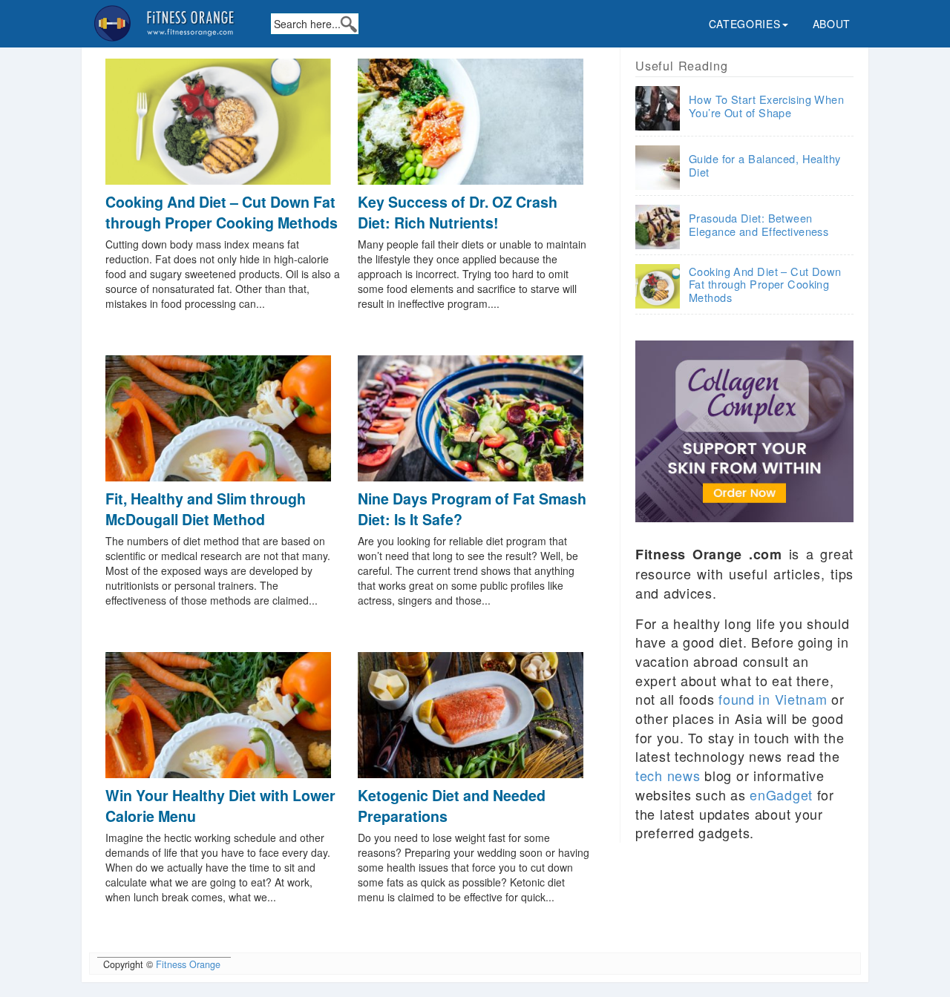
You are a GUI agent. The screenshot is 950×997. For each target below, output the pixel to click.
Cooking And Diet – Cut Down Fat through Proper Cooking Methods (221, 211)
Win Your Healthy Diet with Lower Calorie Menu (220, 805)
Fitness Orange (188, 964)
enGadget (781, 794)
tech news (667, 775)
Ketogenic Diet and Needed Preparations (452, 805)
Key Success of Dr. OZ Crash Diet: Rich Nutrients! (457, 211)
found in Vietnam (773, 698)
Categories (745, 23)
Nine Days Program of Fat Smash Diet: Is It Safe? (472, 508)
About (832, 23)
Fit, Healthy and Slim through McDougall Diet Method (205, 508)
